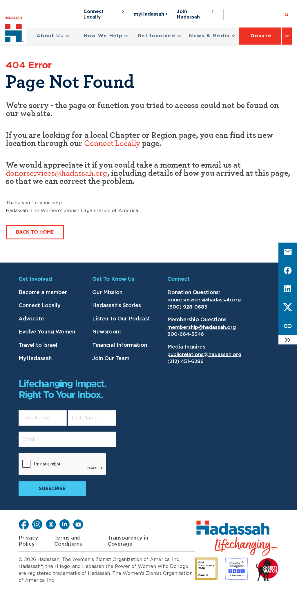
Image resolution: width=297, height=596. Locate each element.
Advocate (31, 319)
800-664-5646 (185, 334)
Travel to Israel (38, 345)
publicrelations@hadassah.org (204, 354)
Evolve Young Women (47, 332)
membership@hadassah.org (201, 327)
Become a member (43, 292)
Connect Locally (112, 144)
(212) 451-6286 (185, 361)
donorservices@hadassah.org (56, 173)
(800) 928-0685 (187, 307)
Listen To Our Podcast (121, 319)
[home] (15, 30)
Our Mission (107, 292)
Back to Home (35, 232)
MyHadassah (35, 358)
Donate (261, 36)
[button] (53, 36)
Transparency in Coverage (128, 541)
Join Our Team (110, 358)
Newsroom (106, 332)
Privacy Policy (28, 541)
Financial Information (119, 345)
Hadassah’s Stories (116, 305)
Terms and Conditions (68, 541)
